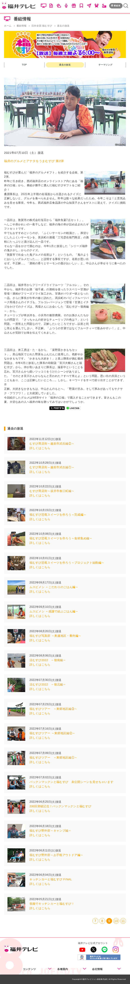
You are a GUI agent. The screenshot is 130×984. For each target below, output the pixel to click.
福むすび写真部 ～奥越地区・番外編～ (55, 635)
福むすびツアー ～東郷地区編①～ (53, 757)
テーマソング (105, 64)
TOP (24, 64)
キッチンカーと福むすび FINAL (50, 879)
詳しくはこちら (39, 448)
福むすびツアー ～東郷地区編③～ (53, 708)
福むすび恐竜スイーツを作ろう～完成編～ (57, 514)
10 (116, 921)
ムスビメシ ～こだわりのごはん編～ (53, 587)
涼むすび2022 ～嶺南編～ (47, 660)
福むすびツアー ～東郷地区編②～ (52, 733)
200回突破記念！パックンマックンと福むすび (60, 806)
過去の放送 (65, 64)
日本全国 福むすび (41, 25)
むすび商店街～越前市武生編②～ (51, 443)
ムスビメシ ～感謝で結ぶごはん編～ (53, 611)
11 (123, 921)
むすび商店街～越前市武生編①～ (51, 467)
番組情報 (22, 25)
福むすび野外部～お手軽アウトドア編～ (56, 855)
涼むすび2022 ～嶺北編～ (47, 684)
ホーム (8, 25)
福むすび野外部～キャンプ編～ (50, 830)
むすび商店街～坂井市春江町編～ (51, 491)
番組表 (117, 6)
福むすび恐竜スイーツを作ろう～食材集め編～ (60, 538)
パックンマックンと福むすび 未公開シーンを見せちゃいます (71, 782)
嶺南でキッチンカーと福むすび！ (51, 903)
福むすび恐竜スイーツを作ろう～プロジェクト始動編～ (66, 562)
